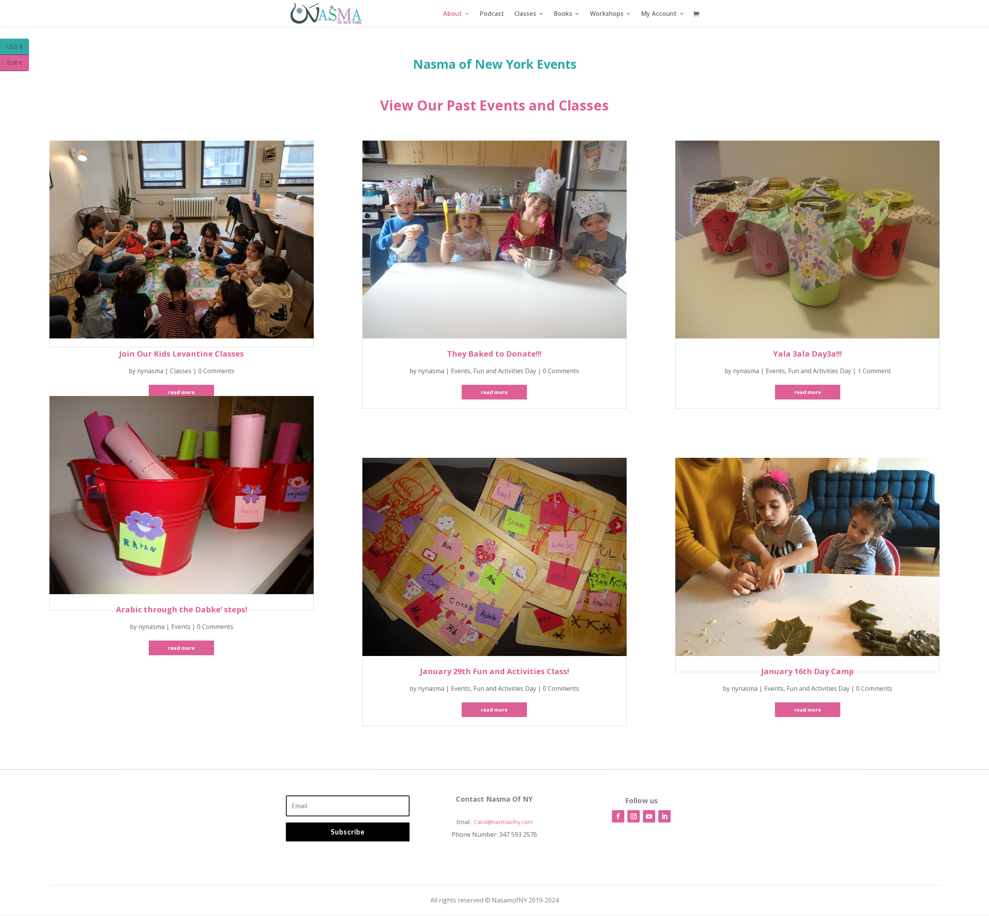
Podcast (492, 14)
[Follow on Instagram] (633, 816)
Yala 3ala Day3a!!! (807, 353)
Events (180, 626)
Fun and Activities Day (504, 371)
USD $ (18, 47)
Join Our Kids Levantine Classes (181, 353)
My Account (659, 14)
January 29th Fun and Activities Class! (494, 671)
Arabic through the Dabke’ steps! (181, 609)
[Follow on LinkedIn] (664, 816)
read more (181, 392)
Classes (525, 14)
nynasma (150, 371)
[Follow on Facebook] (618, 816)
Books (563, 14)
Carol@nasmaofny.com (503, 822)
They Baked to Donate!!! (494, 353)
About (452, 14)
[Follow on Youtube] (649, 816)
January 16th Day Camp (807, 671)
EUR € (18, 63)
